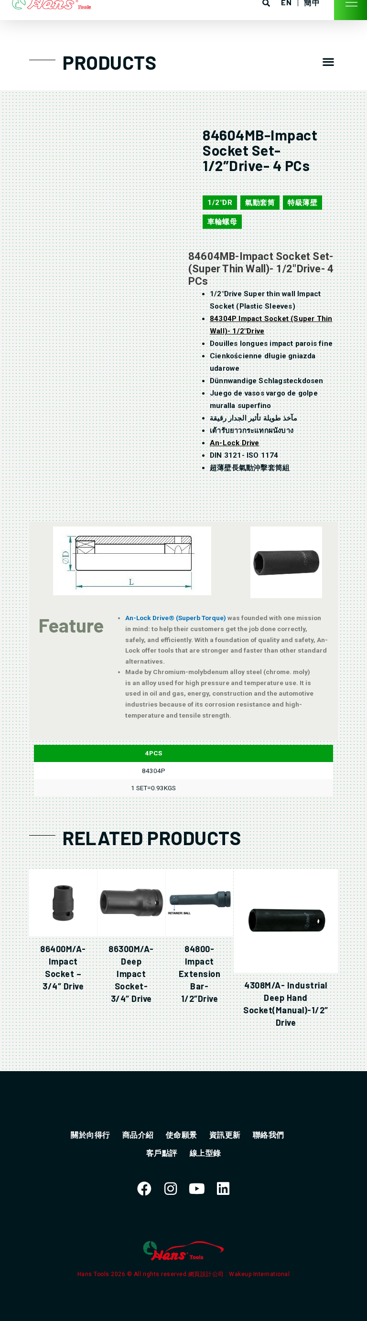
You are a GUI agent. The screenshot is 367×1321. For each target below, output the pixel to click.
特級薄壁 (302, 202)
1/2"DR (219, 202)
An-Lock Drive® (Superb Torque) (176, 618)
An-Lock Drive (234, 443)
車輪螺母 (222, 221)
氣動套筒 (260, 202)
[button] (328, 61)
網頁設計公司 (207, 1274)
